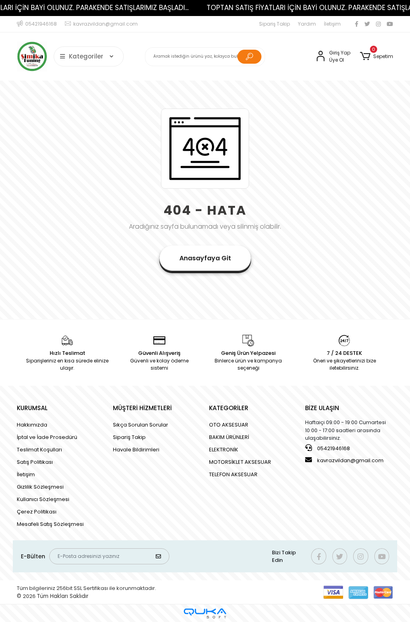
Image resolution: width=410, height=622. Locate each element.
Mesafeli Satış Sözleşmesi (50, 524)
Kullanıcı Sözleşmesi (43, 499)
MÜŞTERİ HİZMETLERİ (142, 408)
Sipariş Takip (274, 23)
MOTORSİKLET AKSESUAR (240, 462)
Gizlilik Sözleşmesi (40, 487)
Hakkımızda (32, 425)
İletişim (332, 23)
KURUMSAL (32, 408)
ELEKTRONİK (223, 449)
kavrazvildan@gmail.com (350, 460)
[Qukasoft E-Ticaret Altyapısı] (205, 613)
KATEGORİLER (228, 408)
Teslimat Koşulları (39, 449)
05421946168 (333, 448)
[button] (376, 56)
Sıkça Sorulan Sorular (140, 425)
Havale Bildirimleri (136, 449)
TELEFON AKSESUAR (233, 474)
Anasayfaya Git (205, 258)
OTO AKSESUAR (228, 425)
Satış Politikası (35, 462)
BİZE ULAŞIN (322, 408)
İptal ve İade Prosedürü (47, 437)
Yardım (307, 23)
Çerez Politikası (36, 511)
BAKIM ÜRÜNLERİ (229, 437)
